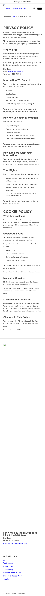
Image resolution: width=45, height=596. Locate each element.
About (5, 559)
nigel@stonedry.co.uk (15, 71)
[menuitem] (32, 8)
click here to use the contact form (15, 543)
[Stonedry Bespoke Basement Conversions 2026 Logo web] (18, 8)
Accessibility (8, 569)
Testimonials (8, 563)
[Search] (32, 8)
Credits (6, 579)
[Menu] (38, 8)
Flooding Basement (10, 566)
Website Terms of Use (12, 572)
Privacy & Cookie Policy (12, 575)
